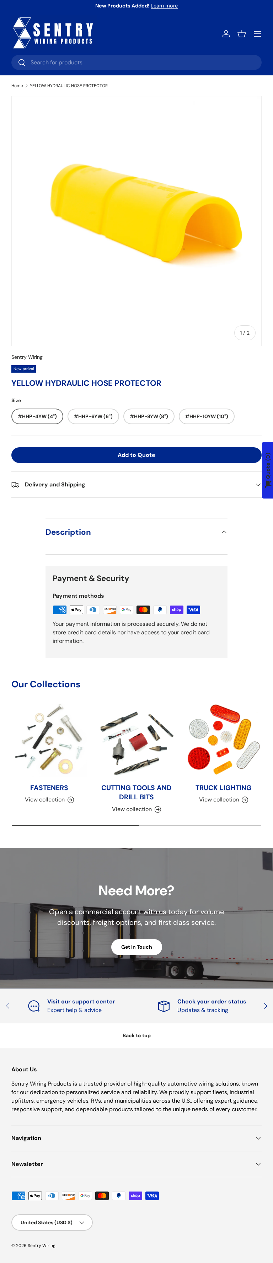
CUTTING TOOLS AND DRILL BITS (136, 792)
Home (17, 86)
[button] (242, 34)
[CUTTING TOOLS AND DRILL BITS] (136, 739)
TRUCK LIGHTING (224, 787)
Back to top (137, 1035)
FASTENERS (49, 787)
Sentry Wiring (27, 357)
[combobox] (136, 62)
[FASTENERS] (49, 739)
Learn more (164, 5)
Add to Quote (136, 455)
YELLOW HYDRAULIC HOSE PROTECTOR (69, 86)
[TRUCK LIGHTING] (223, 739)
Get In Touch (136, 947)
